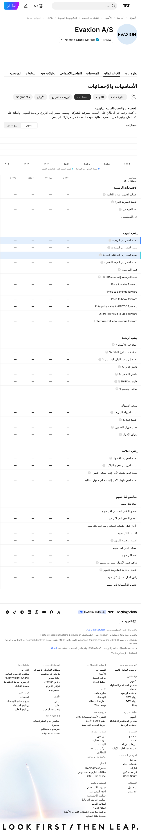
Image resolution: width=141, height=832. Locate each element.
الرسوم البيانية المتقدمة (16, 681)
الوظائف (101, 752)
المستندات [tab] (92, 73)
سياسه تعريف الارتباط (94, 799)
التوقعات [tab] (31, 73)
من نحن (101, 736)
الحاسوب (132, 791)
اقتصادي (133, 736)
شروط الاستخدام (96, 787)
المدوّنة (102, 744)
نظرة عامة (100, 693)
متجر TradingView (95, 767)
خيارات (133, 767)
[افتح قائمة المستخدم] (25, 6)
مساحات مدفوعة (51, 732)
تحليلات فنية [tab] (48, 73)
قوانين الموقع (53, 685)
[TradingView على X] (58, 612)
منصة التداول (22, 685)
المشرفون (54, 689)
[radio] (29, 125)
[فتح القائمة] (135, 6)
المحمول (132, 787)
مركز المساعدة (97, 748)
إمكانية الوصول (98, 803)
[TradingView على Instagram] (36, 612)
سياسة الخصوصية (96, 795)
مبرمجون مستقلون (50, 728)
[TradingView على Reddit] (7, 612)
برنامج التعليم (22, 709)
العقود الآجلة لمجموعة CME (91, 716)
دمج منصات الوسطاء (18, 701)
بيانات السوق (99, 677)
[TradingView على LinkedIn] (29, 612)
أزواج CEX (131, 697)
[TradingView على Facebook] (51, 612)
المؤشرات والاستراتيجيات (46, 720)
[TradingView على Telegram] (22, 612)
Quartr (54, 648)
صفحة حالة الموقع (96, 815)
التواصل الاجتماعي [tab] (71, 73)
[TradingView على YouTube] (44, 612)
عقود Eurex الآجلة (96, 720)
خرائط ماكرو (130, 771)
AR (36, 6)
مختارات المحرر (51, 709)
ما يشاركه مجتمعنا (50, 673)
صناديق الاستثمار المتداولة (123, 685)
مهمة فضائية (99, 740)
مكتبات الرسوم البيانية (17, 673)
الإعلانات (24, 697)
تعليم (57, 705)
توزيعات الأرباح (129, 744)
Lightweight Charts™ (17, 677)
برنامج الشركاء (21, 705)
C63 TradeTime (96, 776)
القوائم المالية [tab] (111, 73)
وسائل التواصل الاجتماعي (46, 669)
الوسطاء (101, 697)
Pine (134, 705)
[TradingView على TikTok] (14, 612)
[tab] (117, 97)
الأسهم (133, 681)
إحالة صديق (54, 677)
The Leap (100, 705)
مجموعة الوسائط (96, 756)
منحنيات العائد (130, 763)
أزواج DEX (131, 701)
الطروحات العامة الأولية (124, 748)
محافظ (133, 759)
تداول (57, 701)
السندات (133, 689)
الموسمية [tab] (15, 73)
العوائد (134, 740)
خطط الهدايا (99, 681)
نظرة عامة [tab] (130, 73)
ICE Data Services (96, 629)
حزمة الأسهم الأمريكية (94, 724)
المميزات (101, 669)
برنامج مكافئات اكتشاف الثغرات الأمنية (85, 811)
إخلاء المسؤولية (97, 791)
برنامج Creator (52, 681)
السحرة (56, 724)
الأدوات (25, 669)
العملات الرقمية (129, 693)
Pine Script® (130, 776)
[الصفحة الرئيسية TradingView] (126, 5)
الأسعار (102, 673)
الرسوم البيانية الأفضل (125, 669)
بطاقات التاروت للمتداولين (92, 771)
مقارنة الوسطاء (97, 701)
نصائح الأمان (99, 807)
